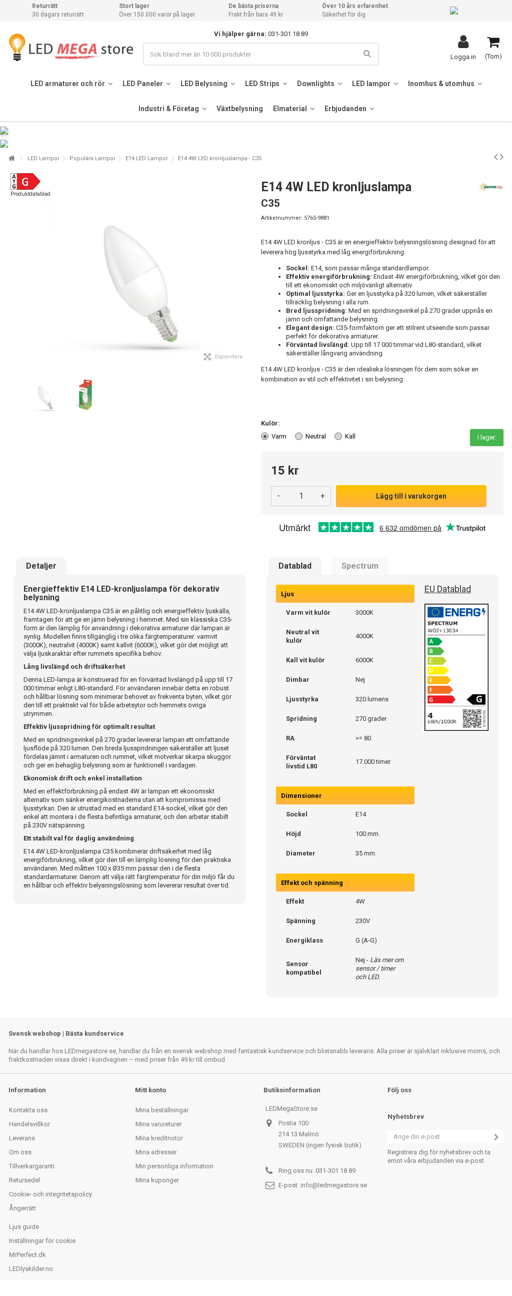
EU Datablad (447, 589)
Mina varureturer (159, 1124)
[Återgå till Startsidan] (11, 158)
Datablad (295, 566)
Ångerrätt (22, 1208)
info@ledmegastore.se (333, 1185)
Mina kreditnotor (159, 1138)
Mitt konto (150, 1090)
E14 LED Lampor (147, 158)
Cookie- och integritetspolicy (50, 1194)
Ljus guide (24, 1226)
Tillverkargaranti (31, 1166)
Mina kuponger (157, 1180)
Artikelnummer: (281, 218)
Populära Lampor (93, 158)
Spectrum (360, 566)
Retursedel (24, 1180)
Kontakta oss (28, 1110)
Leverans (22, 1138)
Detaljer (41, 566)
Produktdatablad (30, 194)
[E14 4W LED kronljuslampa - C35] (43, 395)
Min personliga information (175, 1166)
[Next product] (502, 157)
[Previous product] (496, 157)
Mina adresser (156, 1152)
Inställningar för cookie (42, 1240)
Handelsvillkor (29, 1124)
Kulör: (271, 423)
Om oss (20, 1152)
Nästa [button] (245, 269)
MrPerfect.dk (27, 1254)
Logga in (463, 56)
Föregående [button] (14, 269)
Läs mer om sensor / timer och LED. (380, 968)
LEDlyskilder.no (31, 1268)
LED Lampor (44, 158)
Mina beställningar (162, 1110)
